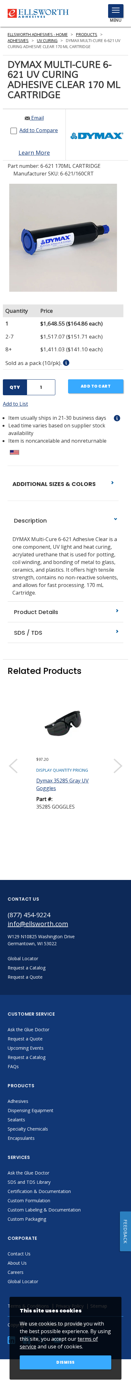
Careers (16, 1272)
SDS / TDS (27, 633)
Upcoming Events (26, 1048)
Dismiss (65, 1362)
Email (37, 117)
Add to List (15, 403)
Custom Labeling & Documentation (44, 1210)
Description (29, 521)
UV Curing (47, 40)
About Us (17, 1263)
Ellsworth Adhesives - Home (38, 34)
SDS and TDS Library (29, 1182)
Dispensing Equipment (30, 1110)
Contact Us (19, 1254)
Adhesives (18, 40)
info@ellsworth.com (38, 923)
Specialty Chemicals (28, 1129)
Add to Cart (96, 386)
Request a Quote (25, 1039)
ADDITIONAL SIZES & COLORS (54, 484)
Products (86, 34)
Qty (15, 387)
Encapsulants (21, 1138)
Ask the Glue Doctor (28, 1029)
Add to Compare (38, 130)
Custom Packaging (27, 1219)
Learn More (34, 152)
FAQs (13, 1066)
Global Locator (23, 1281)
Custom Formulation (29, 1200)
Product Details (35, 612)
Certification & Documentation (39, 1191)
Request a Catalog (26, 1057)
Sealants (16, 1120)
